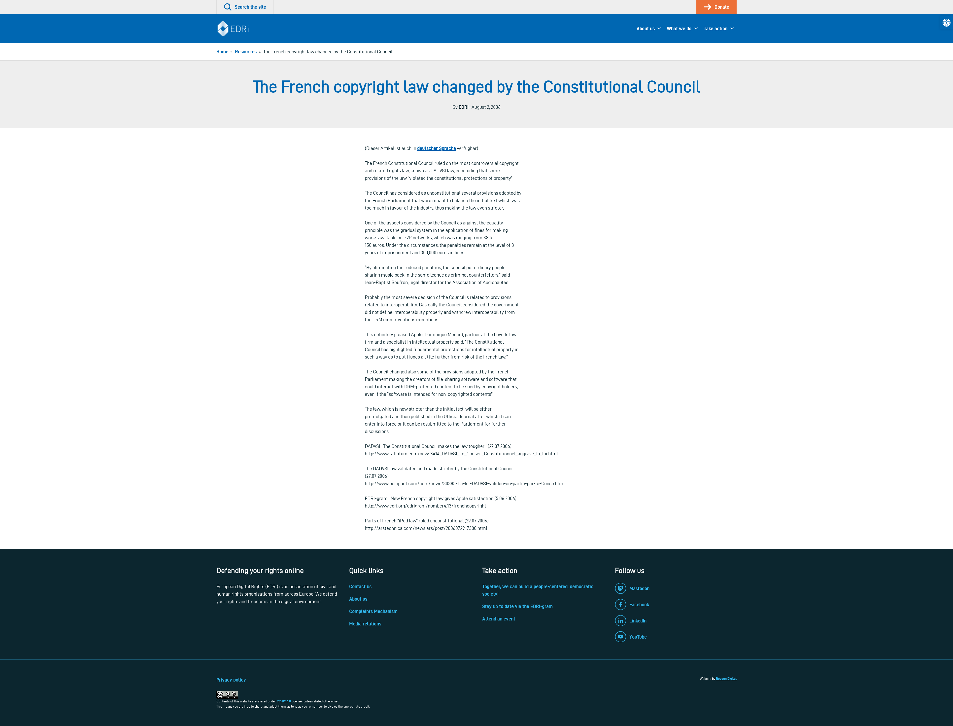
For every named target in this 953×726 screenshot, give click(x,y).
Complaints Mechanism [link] (373, 611)
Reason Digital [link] (726, 679)
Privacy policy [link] (231, 680)
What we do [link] (679, 28)
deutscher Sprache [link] (436, 148)
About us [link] (646, 28)
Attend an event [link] (498, 618)
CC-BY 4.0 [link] (284, 701)
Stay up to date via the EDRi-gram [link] (517, 606)
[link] (946, 22)
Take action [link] (715, 28)
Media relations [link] (365, 623)
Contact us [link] (360, 586)
